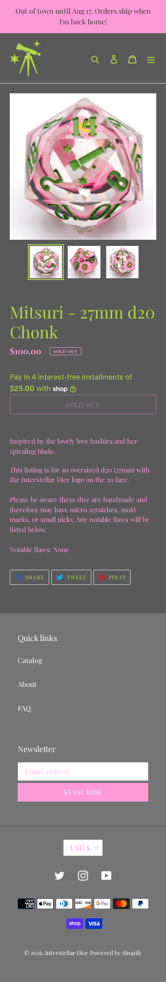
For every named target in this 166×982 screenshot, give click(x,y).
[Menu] (151, 58)
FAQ (24, 708)
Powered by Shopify (116, 952)
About (27, 684)
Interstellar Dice (66, 952)
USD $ (80, 847)
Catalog (30, 660)
